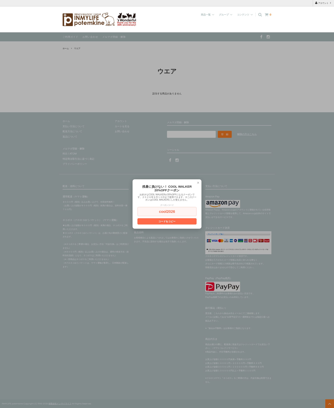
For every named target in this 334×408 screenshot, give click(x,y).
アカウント (323, 3)
